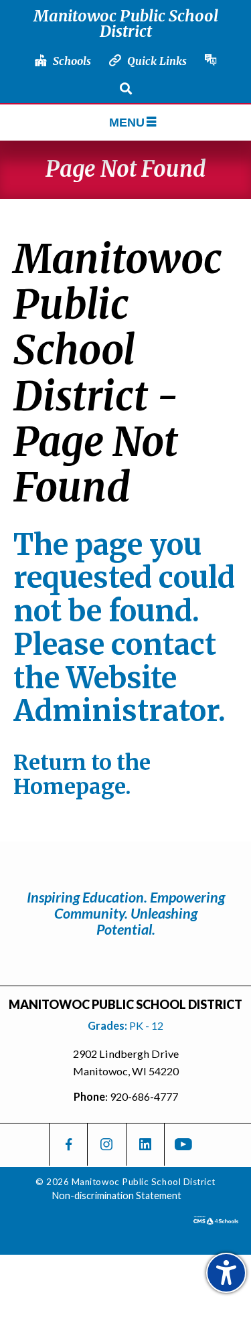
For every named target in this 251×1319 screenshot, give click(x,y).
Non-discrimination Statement (116, 1195)
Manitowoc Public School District (125, 23)
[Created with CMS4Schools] (215, 1220)
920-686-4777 (144, 1096)
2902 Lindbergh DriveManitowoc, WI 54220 (126, 1062)
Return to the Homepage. (82, 774)
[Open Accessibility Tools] (226, 1273)
